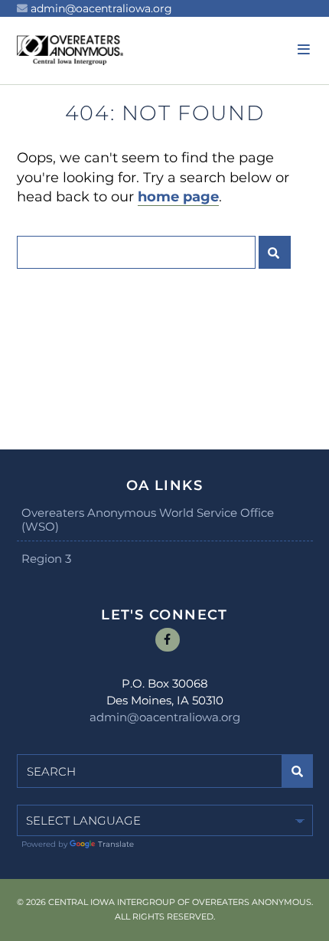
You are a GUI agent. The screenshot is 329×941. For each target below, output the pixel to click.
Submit (275, 253)
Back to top (311, 923)
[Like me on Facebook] (167, 640)
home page (178, 196)
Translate (116, 844)
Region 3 (46, 558)
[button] (301, 50)
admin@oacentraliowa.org (101, 8)
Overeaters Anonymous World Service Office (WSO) (147, 519)
